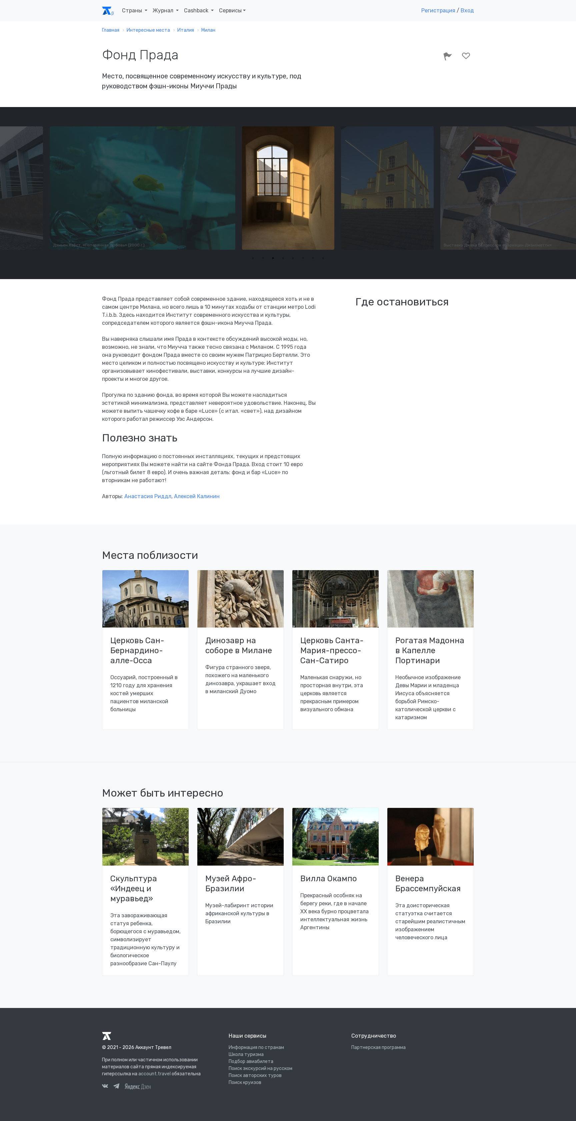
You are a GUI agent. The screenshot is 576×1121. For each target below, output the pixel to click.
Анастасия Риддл (147, 496)
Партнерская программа (378, 1047)
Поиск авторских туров (255, 1075)
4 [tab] (283, 258)
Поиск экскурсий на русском (260, 1068)
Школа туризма (246, 1054)
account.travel (154, 1074)
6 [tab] (303, 258)
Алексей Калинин (197, 496)
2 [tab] (263, 258)
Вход (467, 10)
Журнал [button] (164, 10)
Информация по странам (256, 1047)
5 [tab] (293, 258)
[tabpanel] (196, 188)
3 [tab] (273, 258)
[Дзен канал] (137, 1086)
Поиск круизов (245, 1082)
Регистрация (438, 10)
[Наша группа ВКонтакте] (105, 1087)
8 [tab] (323, 258)
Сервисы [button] (230, 10)
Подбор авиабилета (251, 1061)
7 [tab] (313, 258)
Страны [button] (132, 10)
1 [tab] (253, 258)
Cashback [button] (197, 10)
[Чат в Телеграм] (116, 1087)
